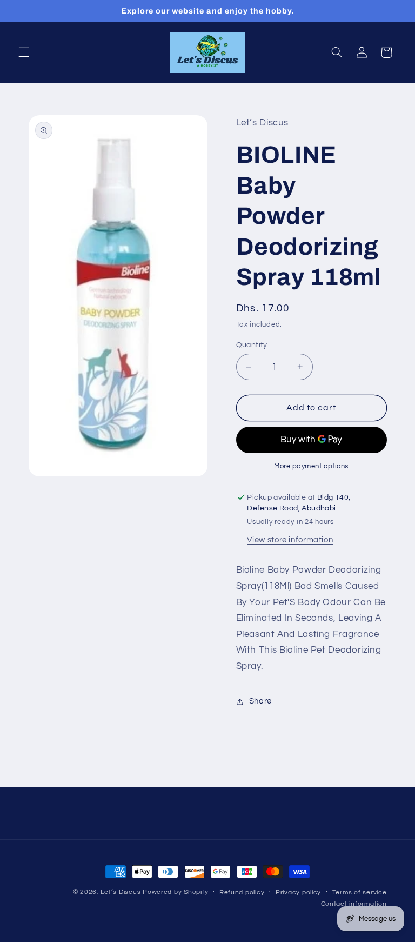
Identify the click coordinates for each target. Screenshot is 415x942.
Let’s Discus (120, 892)
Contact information (354, 904)
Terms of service (359, 892)
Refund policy (242, 892)
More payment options (311, 466)
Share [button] (260, 701)
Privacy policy (298, 892)
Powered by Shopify (175, 892)
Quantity (251, 345)
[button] (23, 52)
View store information (290, 540)
